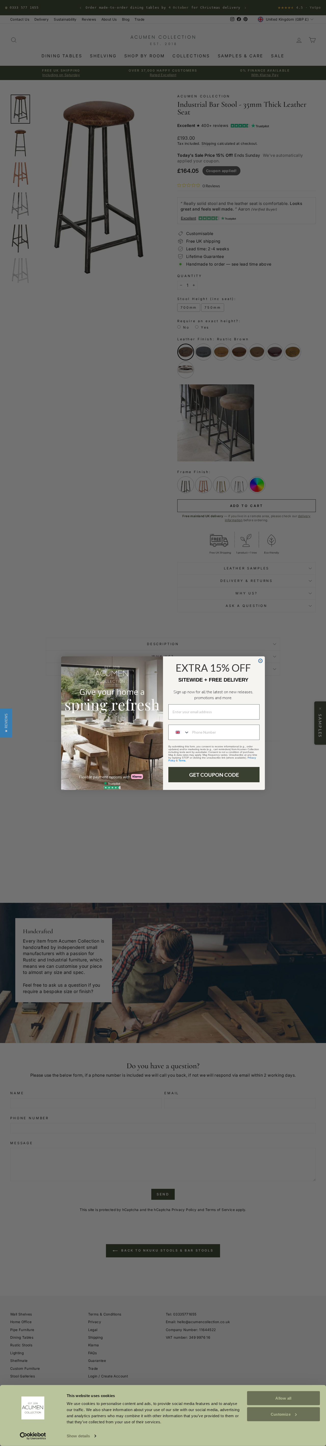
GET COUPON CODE (214, 775)
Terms (182, 760)
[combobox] (179, 732)
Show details (78, 1436)
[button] (6, 723)
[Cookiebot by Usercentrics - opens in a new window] (33, 1436)
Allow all (283, 1398)
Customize (281, 1414)
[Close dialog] (260, 661)
